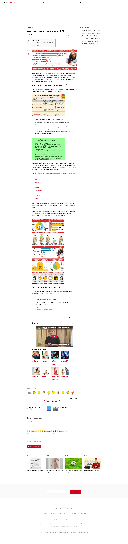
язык (41, 176)
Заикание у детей (93, 36)
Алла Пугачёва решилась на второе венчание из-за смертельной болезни (90, 43)
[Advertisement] (64, 15)
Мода (44, 2)
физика (37, 182)
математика (38, 179)
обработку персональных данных (64, 439)
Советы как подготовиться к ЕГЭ (44, 44)
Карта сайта (64, 534)
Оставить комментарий (52, 401)
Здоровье (63, 2)
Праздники (88, 2)
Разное (82, 2)
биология (37, 195)
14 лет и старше (31, 27)
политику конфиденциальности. (34, 441)
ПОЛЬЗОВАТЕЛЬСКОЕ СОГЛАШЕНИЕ (78, 513)
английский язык (39, 192)
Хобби (76, 2)
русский (37, 176)
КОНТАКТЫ (52, 513)
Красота (39, 2)
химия (36, 198)
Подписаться (75, 491)
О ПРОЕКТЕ (44, 513)
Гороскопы (56, 2)
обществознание (39, 190)
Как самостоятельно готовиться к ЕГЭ (45, 42)
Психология (70, 2)
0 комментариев (73, 398)
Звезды (50, 2)
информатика (38, 184)
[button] (28, 409)
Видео (37, 45)
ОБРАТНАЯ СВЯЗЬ (62, 513)
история (37, 187)
